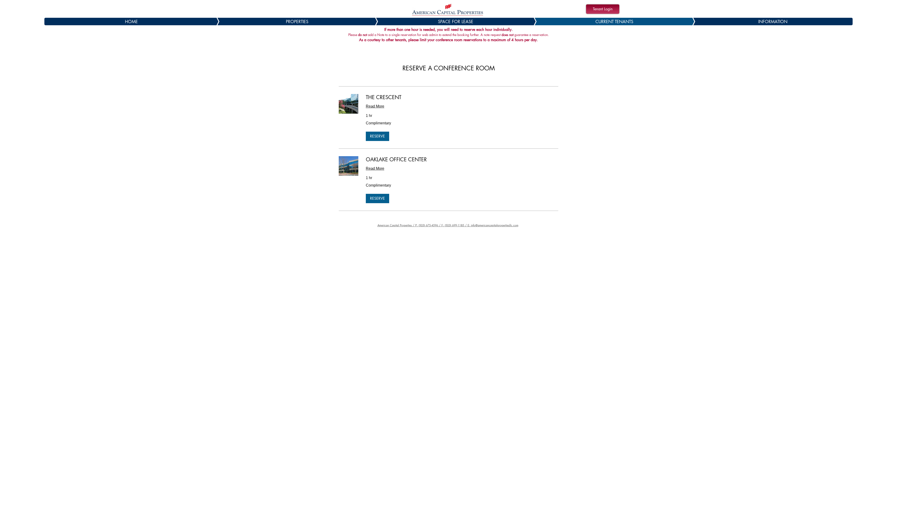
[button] (377, 136)
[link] (462, 97)
